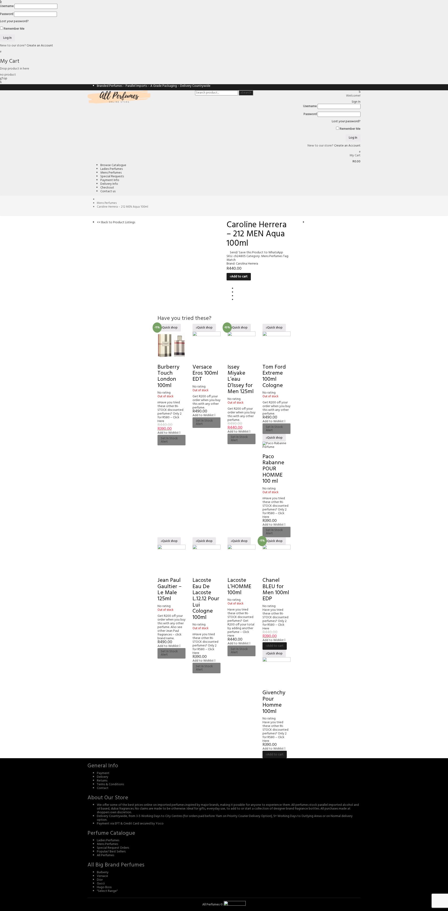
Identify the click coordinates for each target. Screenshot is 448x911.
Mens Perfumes (107, 203)
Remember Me (13, 28)
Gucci (101, 883)
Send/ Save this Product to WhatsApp (256, 252)
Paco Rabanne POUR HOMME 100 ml (273, 469)
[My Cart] (359, 151)
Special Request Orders (113, 848)
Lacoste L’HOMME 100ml (239, 586)
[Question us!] (1, 82)
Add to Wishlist (168, 286)
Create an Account (40, 45)
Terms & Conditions (110, 784)
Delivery (102, 777)
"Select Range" (107, 891)
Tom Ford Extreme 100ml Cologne (274, 376)
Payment (103, 773)
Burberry (102, 872)
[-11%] (172, 345)
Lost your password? (14, 21)
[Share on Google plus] (237, 296)
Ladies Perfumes (108, 840)
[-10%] (242, 345)
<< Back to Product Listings (116, 222)
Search (246, 92)
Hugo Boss (104, 887)
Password (6, 14)
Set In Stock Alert (169, 440)
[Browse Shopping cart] (0, 51)
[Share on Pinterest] (237, 300)
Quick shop (170, 327)
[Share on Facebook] (237, 288)
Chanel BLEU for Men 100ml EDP (275, 589)
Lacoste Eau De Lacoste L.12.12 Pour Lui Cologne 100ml (205, 599)
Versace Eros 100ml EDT (205, 373)
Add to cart (239, 276)
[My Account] (359, 92)
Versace (102, 876)
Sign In (356, 102)
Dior (100, 880)
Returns (102, 780)
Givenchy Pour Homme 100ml (273, 702)
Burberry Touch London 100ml (168, 376)
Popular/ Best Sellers (111, 851)
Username (7, 6)
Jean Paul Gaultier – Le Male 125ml (170, 589)
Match (231, 260)
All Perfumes (105, 855)
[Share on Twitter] (237, 292)
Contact (102, 788)
